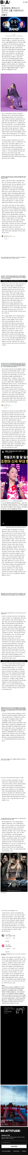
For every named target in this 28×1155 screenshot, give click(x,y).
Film (2, 1124)
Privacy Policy (16, 1151)
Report (6, 1124)
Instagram (24, 1151)
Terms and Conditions (6, 1151)
